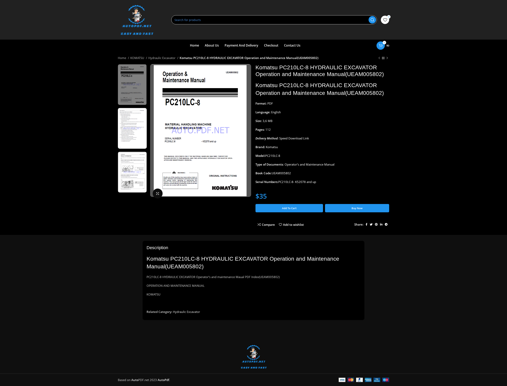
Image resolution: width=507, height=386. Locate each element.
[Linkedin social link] (381, 224)
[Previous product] (379, 58)
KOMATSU (137, 58)
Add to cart (289, 208)
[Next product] (387, 58)
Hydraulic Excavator (162, 58)
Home (122, 58)
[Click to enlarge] (158, 193)
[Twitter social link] (371, 224)
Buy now (357, 208)
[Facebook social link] (366, 224)
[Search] (372, 20)
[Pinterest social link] (376, 224)
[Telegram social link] (386, 224)
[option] (132, 84)
